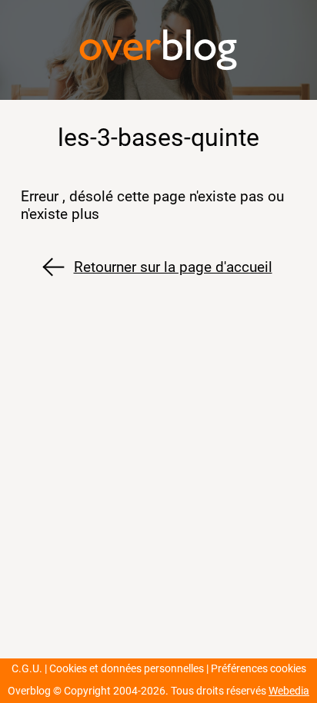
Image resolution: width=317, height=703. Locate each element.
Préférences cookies (258, 668)
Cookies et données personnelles (126, 668)
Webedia (289, 691)
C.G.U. (27, 668)
